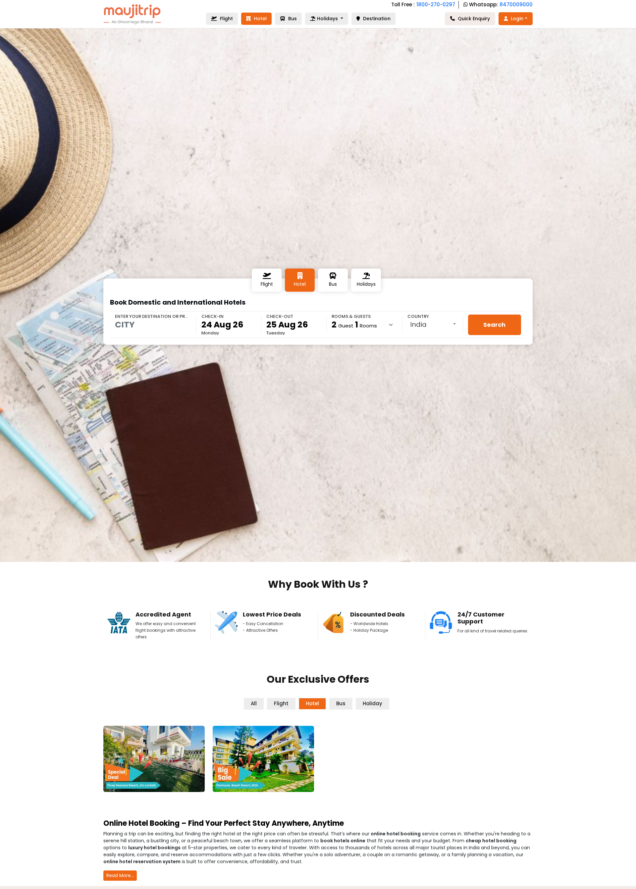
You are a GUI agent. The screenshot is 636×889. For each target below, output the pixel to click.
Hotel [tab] (312, 703)
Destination (376, 18)
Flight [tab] (281, 703)
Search (494, 325)
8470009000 (516, 4)
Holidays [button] (328, 18)
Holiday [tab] (372, 703)
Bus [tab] (340, 703)
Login (516, 18)
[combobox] (432, 324)
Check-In (212, 316)
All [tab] (254, 703)
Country (418, 316)
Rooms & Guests (351, 316)
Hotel (259, 18)
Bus (292, 18)
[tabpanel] (318, 761)
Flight (226, 18)
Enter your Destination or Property (153, 316)
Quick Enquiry (473, 18)
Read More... (120, 875)
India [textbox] (418, 324)
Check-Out (279, 316)
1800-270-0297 (435, 4)
